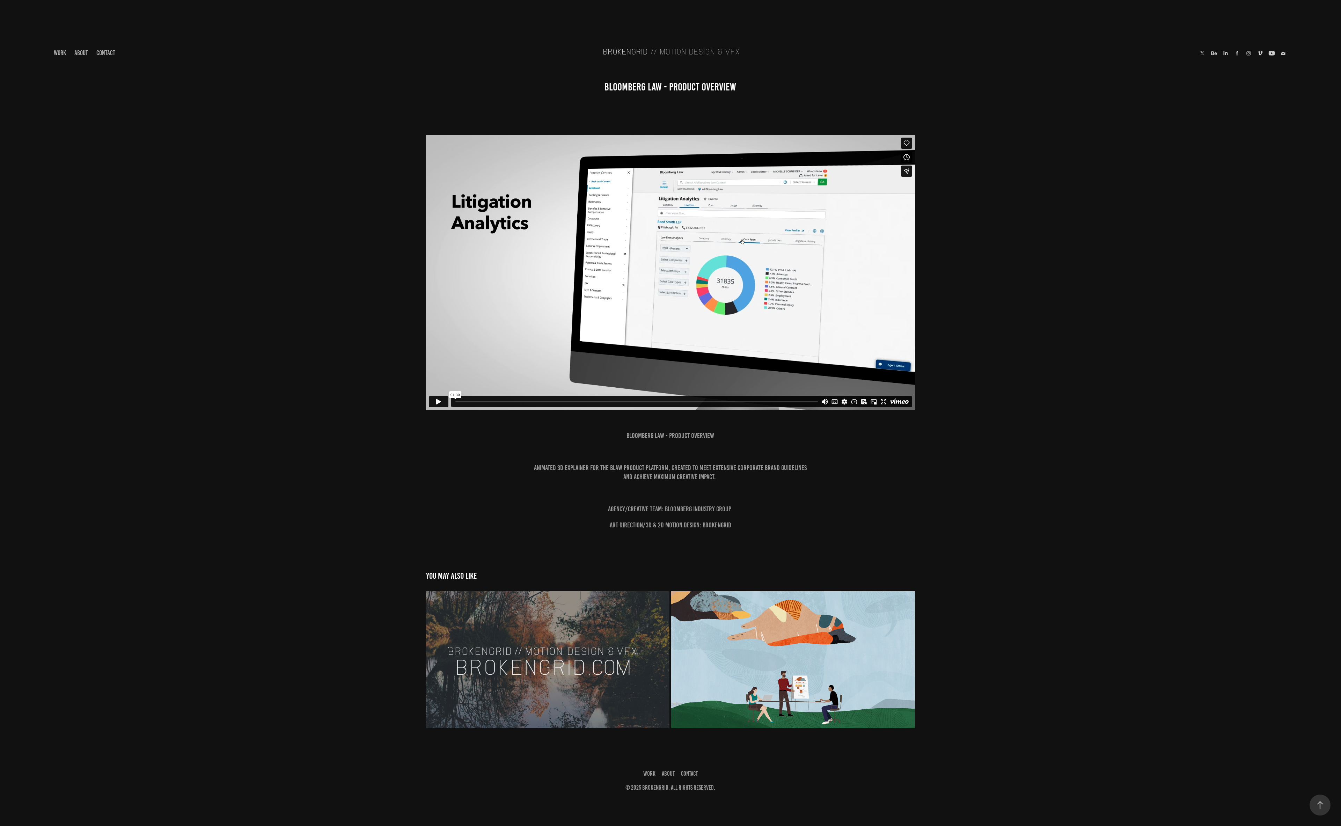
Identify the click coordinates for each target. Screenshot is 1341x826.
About (81, 53)
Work (60, 53)
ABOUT (668, 773)
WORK (649, 773)
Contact (105, 53)
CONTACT (689, 773)
